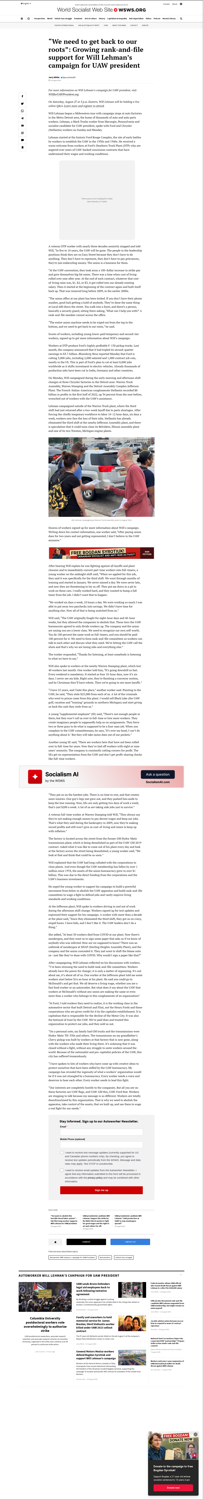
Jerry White (53, 77)
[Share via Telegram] (22, 118)
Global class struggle (123, 1257)
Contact (166, 4)
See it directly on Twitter (97, 201)
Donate (145, 25)
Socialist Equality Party (88, 25)
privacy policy (95, 1177)
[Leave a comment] (22, 140)
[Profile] (181, 4)
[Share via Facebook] (22, 96)
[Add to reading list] (22, 147)
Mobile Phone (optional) (72, 1139)
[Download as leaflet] (22, 132)
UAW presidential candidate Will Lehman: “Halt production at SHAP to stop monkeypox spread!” (128, 1220)
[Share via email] (22, 125)
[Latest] (28, 19)
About (174, 4)
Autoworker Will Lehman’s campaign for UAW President (72, 1257)
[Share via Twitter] (22, 103)
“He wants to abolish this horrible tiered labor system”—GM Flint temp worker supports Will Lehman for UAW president (64, 1220)
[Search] (181, 19)
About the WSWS (119, 25)
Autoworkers (105, 1257)
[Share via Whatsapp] (22, 110)
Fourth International (64, 25)
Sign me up (101, 1190)
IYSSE (106, 25)
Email (63, 1127)
